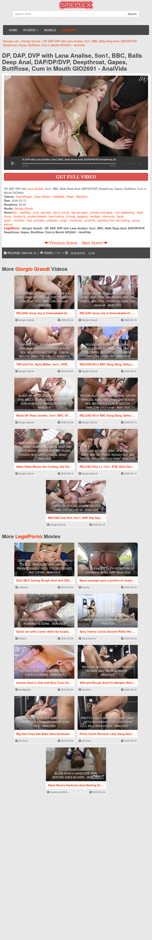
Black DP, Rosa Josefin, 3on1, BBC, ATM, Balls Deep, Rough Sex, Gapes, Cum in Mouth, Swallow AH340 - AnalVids (44, 401)
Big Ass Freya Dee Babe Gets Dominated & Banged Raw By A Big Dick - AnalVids (44, 722)
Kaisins (85, 587)
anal (35, 212)
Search (132, 14)
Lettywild (23, 587)
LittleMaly (58, 197)
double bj (19, 216)
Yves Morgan (23, 197)
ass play (46, 212)
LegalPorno (28, 536)
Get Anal (86, 689)
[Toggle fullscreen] (140, 163)
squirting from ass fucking (114, 220)
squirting (25, 212)
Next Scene (93, 243)
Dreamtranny (88, 638)
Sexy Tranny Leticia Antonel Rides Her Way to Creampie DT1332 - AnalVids (107, 620)
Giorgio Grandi (23, 208)
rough (63, 220)
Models (50, 30)
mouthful (18, 220)
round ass (75, 220)
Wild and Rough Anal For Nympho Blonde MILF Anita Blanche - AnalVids (108, 671)
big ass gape (80, 212)
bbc (15, 212)
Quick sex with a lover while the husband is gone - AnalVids (44, 622)
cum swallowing (124, 212)
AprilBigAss (24, 689)
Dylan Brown (42, 197)
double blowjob (37, 216)
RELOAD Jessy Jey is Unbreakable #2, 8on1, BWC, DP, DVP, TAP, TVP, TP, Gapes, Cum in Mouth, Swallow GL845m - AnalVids (44, 299)
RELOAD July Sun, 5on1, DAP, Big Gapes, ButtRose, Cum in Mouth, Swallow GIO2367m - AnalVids (76, 506)
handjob (95, 216)
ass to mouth (61, 212)
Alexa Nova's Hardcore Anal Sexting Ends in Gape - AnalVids (76, 775)
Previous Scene (63, 243)
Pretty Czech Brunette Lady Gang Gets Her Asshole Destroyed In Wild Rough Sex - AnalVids (107, 722)
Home (13, 30)
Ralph (70, 197)
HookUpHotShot (58, 792)
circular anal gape (101, 212)
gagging (82, 216)
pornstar (39, 220)
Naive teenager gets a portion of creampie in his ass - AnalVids (107, 570)
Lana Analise (35, 189)
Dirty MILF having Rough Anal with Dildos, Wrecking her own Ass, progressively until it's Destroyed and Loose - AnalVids (44, 566)
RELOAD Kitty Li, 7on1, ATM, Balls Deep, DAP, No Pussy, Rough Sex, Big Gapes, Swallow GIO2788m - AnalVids (107, 455)
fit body (70, 216)
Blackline (81, 197)
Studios (29, 30)
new (29, 220)
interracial (108, 216)
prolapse (52, 220)
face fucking (56, 216)
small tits (89, 220)
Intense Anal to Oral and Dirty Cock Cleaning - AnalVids (44, 673)
